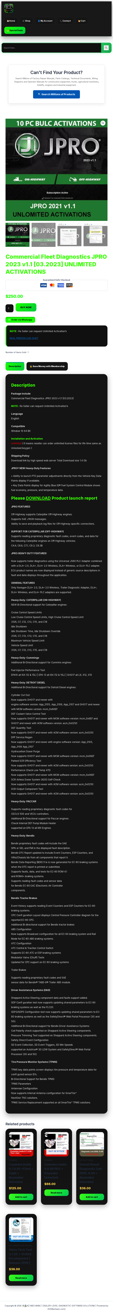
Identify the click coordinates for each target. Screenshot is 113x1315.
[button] (102, 123)
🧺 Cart (81, 21)
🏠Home (11, 21)
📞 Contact (65, 21)
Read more (56, 1192)
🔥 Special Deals (15, 30)
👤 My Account (45, 21)
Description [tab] (15, 366)
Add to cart (21, 1197)
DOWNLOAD (38, 498)
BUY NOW (26, 307)
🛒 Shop (26, 21)
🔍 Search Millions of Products (56, 94)
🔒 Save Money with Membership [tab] (47, 366)
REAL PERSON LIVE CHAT (24, 338)
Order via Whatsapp (21, 320)
